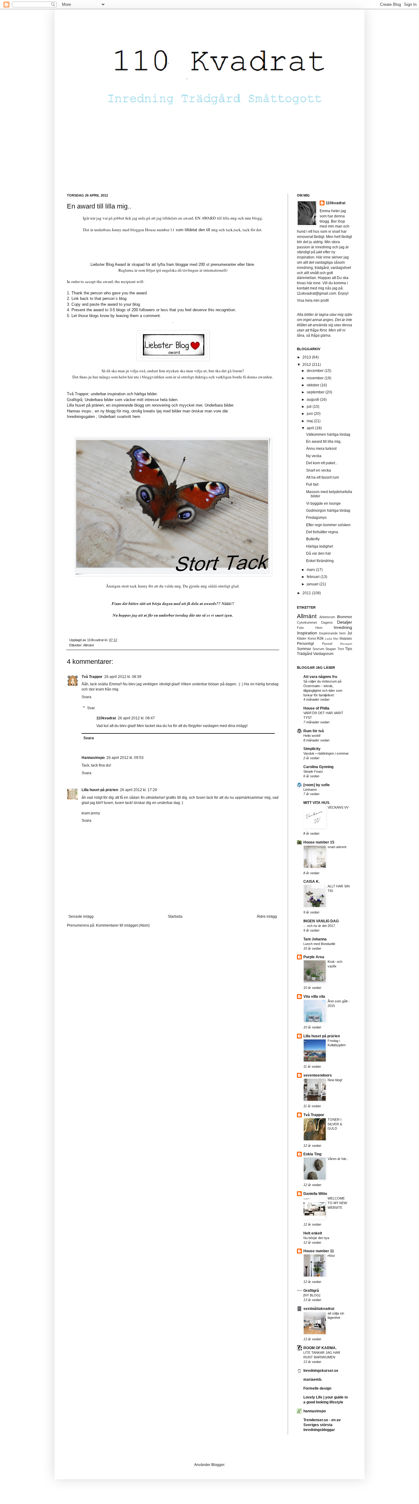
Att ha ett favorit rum (322, 477)
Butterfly (313, 539)
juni (310, 413)
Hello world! (312, 735)
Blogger (217, 1465)
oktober (313, 385)
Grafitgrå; (75, 399)
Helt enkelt (312, 1233)
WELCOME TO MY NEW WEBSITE (337, 1202)
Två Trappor (92, 677)
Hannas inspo (79, 411)
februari (314, 577)
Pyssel (327, 643)
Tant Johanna (315, 939)
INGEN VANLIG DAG (321, 921)
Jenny (143, 586)
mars (311, 570)
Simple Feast (313, 771)
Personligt (305, 643)
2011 (307, 593)
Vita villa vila (314, 996)
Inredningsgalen (81, 416)
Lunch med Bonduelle (319, 944)
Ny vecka (313, 456)
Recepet (346, 643)
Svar (91, 708)
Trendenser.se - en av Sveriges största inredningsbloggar (322, 1425)
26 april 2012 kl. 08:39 (122, 677)
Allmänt (88, 645)
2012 (307, 364)
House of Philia (316, 708)
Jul (349, 633)
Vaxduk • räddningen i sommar (326, 753)
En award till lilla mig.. (324, 441)
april (311, 428)
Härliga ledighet (319, 546)
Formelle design (317, 1388)
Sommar (304, 649)
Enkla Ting (312, 1154)
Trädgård (304, 654)
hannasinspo (314, 1411)
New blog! (335, 1080)
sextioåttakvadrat (318, 1309)
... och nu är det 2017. (319, 926)
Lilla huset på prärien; (86, 405)
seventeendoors (317, 1075)
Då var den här (318, 553)
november (316, 378)
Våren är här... (338, 1159)
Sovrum (318, 649)
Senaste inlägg (81, 916)
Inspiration (307, 632)
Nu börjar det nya (316, 1238)
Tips (348, 649)
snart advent (337, 847)
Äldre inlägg (267, 916)
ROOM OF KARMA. (319, 1348)
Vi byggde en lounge (323, 503)
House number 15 (318, 842)
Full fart (312, 484)
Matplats (346, 638)
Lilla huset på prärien (100, 790)
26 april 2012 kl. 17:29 (138, 790)
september (316, 392)
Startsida (175, 916)
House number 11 (160, 229)
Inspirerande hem (332, 633)
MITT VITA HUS (316, 803)
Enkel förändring (320, 561)
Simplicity (312, 749)
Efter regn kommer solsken (328, 525)
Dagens (327, 622)
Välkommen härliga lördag (328, 434)
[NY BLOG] (311, 1295)
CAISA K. (311, 881)
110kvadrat (335, 203)
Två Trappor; (78, 394)
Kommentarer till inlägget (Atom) (123, 925)
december (316, 371)
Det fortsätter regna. (322, 532)
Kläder (301, 638)
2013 (307, 357)
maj (310, 421)
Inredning (343, 627)
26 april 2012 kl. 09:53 (125, 758)
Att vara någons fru (320, 677)
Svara (86, 697)
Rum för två (313, 731)
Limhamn (310, 789)
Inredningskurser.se (320, 1370)
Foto (300, 628)
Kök (320, 638)
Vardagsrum (323, 654)
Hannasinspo (93, 758)
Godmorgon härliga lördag (328, 510)
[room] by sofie (316, 785)
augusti (313, 399)
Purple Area (313, 957)
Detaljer (344, 622)
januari (313, 584)
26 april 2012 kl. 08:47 (136, 718)
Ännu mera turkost (321, 448)
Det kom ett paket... (322, 463)
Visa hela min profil (313, 300)
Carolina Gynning (318, 767)
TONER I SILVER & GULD (335, 1124)
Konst (312, 638)
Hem (318, 628)
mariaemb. (312, 1379)
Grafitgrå (311, 1290)
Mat (335, 638)
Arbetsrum (327, 617)
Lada (328, 638)
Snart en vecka (318, 470)
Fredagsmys (316, 517)
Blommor (344, 617)
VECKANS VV (338, 807)
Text (340, 649)
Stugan (330, 649)
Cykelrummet (307, 622)
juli (310, 406)
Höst (331, 1255)
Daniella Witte (315, 1194)
